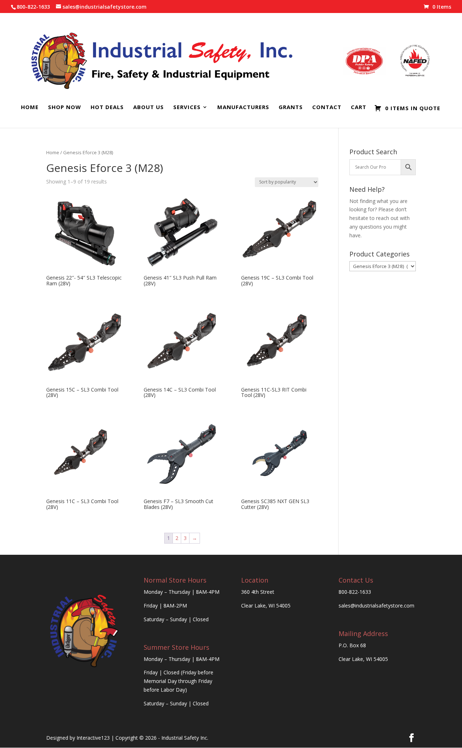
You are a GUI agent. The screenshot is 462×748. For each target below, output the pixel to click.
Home (30, 107)
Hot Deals (107, 107)
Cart (358, 107)
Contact (326, 107)
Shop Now (64, 107)
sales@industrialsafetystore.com (376, 605)
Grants (291, 107)
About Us (148, 107)
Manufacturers (243, 107)
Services (187, 107)
